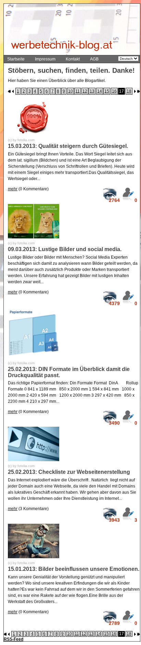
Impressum (45, 59)
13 (92, 91)
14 (99, 91)
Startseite (16, 59)
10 (70, 91)
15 (106, 91)
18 (129, 91)
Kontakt (73, 59)
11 (77, 91)
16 (114, 91)
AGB (94, 59)
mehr (12, 189)
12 (84, 91)
